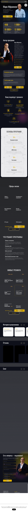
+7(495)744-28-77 (5, 491)
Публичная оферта (16, 503)
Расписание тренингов (17, 497)
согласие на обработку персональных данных (9, 476)
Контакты (15, 501)
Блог (15, 502)
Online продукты (5, 503)
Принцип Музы (7, 416)
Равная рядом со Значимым (9, 441)
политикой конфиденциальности (11, 474)
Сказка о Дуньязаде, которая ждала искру (12, 389)
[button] (8, 226)
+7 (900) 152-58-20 (17, 492)
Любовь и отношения (6, 497)
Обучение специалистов (6, 501)
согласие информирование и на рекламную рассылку (10, 478)
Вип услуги (4, 502)
